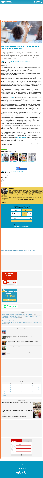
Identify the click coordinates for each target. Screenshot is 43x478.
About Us (8, 464)
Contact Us (21, 466)
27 (38, 391)
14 (4, 389)
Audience (14, 464)
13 (38, 387)
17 (21, 389)
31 (21, 393)
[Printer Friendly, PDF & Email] (4, 149)
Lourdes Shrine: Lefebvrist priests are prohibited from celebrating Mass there (19, 336)
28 (4, 393)
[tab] (16, 440)
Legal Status (29, 464)
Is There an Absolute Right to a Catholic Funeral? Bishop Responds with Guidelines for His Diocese (22, 341)
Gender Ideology (4, 21)
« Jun (3, 395)
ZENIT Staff (12, 61)
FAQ (11, 464)
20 (38, 389)
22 (10, 391)
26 (32, 391)
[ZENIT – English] (12, 2)
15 (10, 389)
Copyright (34, 464)
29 (10, 393)
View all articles (4, 183)
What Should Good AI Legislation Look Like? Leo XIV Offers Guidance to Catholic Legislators (17, 314)
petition (12, 97)
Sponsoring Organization (21, 464)
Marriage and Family (12, 21)
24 (21, 391)
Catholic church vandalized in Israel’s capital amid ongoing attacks (13, 320)
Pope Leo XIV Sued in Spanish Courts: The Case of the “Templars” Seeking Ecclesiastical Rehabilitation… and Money (23, 331)
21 (4, 391)
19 (32, 389)
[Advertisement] (21, 12)
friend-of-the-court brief (21, 137)
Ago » (5, 395)
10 (21, 387)
